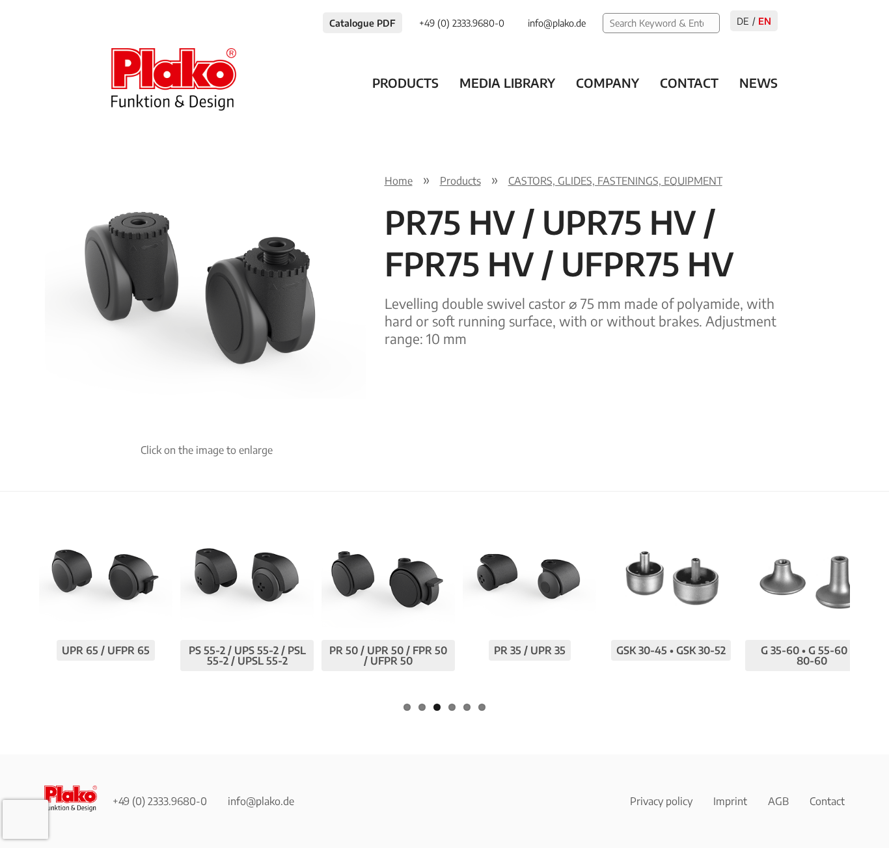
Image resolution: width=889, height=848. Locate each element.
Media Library (507, 82)
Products (405, 82)
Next (389, 278)
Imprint (730, 801)
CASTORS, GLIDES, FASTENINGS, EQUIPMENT (615, 180)
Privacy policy (661, 801)
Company (607, 82)
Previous (25, 278)
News (758, 82)
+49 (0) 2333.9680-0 (160, 801)
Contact (689, 82)
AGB (778, 801)
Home (399, 180)
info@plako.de (261, 801)
